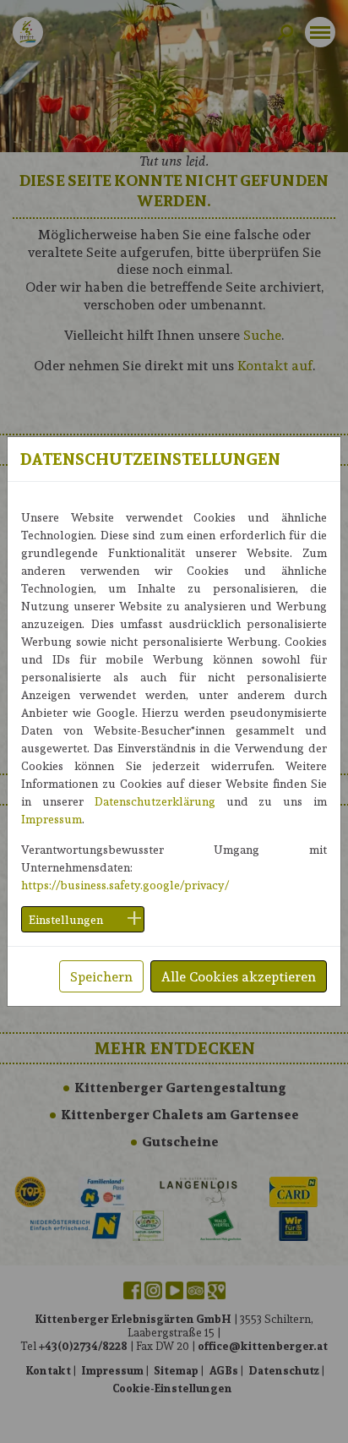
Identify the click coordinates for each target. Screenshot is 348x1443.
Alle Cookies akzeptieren (238, 976)
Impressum (51, 819)
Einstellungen (66, 919)
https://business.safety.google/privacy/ (125, 885)
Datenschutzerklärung (155, 801)
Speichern (101, 976)
